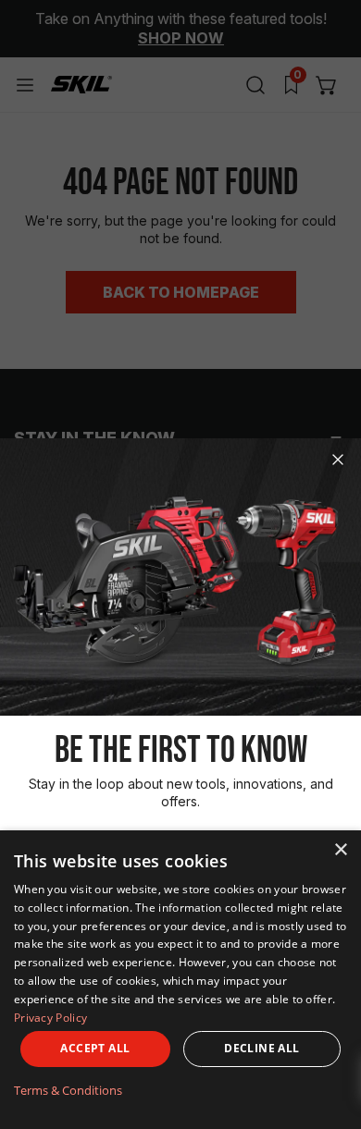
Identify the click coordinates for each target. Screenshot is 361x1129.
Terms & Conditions (68, 1090)
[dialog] (180, 979)
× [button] (340, 850)
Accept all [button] (95, 1048)
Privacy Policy (50, 1017)
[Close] (338, 459)
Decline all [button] (261, 1048)
